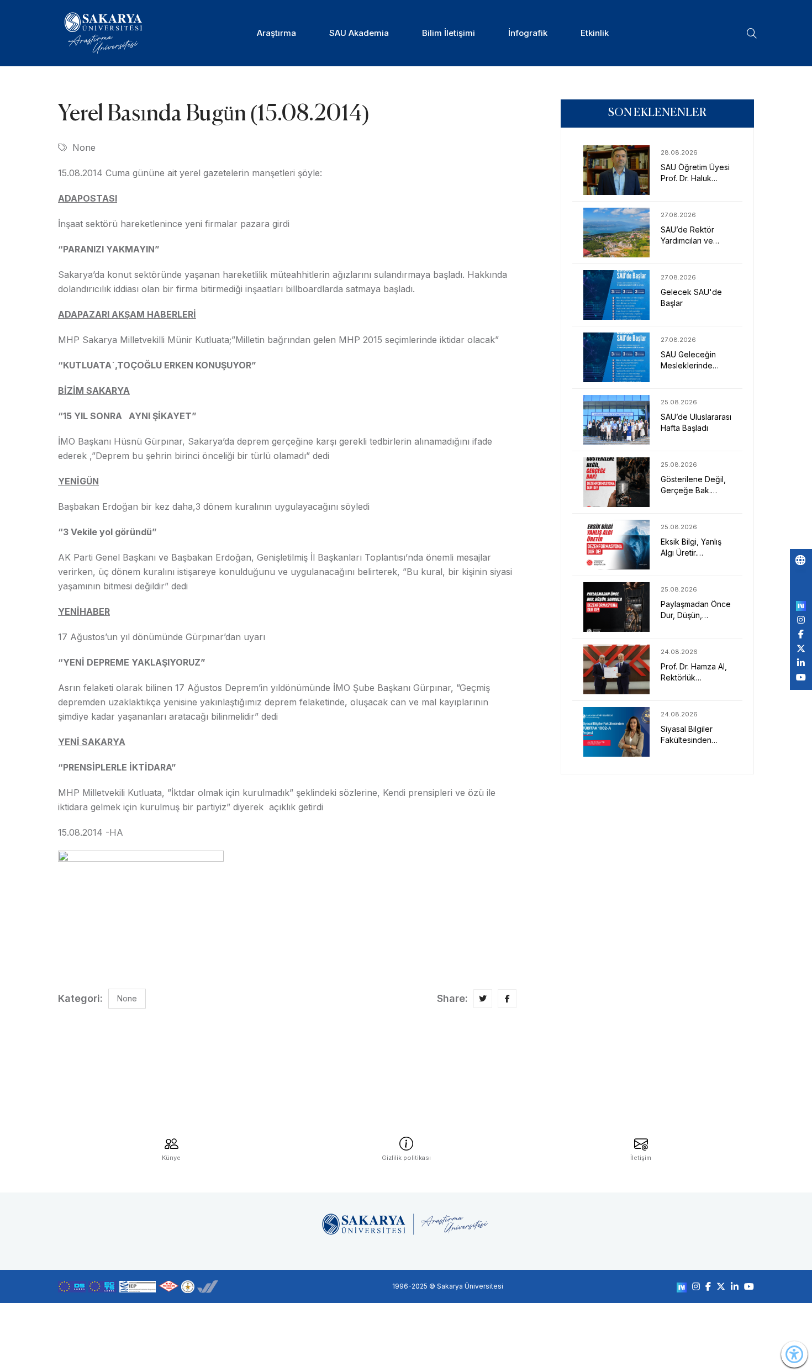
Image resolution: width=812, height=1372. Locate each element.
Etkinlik (595, 33)
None (84, 147)
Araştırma (276, 33)
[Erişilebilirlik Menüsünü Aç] (794, 1354)
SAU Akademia (359, 33)
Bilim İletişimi (448, 33)
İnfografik (527, 33)
